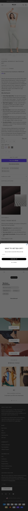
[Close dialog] (26, 244)
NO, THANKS (14, 262)
